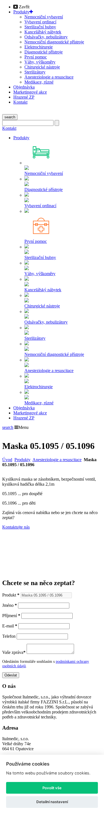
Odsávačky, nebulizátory (46, 37)
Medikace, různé (39, 82)
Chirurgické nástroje (42, 67)
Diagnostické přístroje (43, 52)
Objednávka (24, 87)
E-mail (9, 626)
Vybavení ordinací (40, 21)
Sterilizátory (34, 72)
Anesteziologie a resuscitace (48, 77)
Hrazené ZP (23, 97)
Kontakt (20, 102)
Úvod (7, 459)
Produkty (21, 11)
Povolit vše (52, 788)
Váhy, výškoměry (39, 62)
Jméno (9, 605)
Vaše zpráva (14, 652)
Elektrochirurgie (38, 47)
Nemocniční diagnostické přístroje (54, 42)
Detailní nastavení (52, 802)
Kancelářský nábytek (42, 32)
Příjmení (11, 615)
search (9, 117)
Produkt (10, 595)
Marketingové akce (30, 92)
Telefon (9, 636)
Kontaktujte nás (16, 527)
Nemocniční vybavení (43, 16)
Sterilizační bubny (40, 27)
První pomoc (35, 57)
